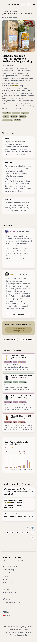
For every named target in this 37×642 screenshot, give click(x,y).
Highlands (25, 113)
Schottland (16, 113)
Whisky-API (7, 599)
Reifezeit (7, 503)
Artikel (5, 576)
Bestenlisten (7, 573)
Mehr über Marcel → (18, 264)
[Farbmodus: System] (23, 4)
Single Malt (6, 113)
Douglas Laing (7, 120)
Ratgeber (6, 579)
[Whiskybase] (32, 528)
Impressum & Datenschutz (12, 602)
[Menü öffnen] (34, 4)
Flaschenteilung (8, 570)
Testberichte (13, 11)
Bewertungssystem (9, 592)
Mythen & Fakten (9, 583)
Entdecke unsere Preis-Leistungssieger (18, 329)
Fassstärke (15, 86)
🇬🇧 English (6, 615)
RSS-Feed (6, 612)
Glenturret (23, 116)
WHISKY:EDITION (12, 558)
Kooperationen (8, 596)
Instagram (6, 609)
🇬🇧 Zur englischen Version (9, 17)
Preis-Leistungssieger (10, 566)
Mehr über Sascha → (18, 314)
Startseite (5, 11)
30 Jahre (5, 116)
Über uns (6, 589)
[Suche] (28, 4)
